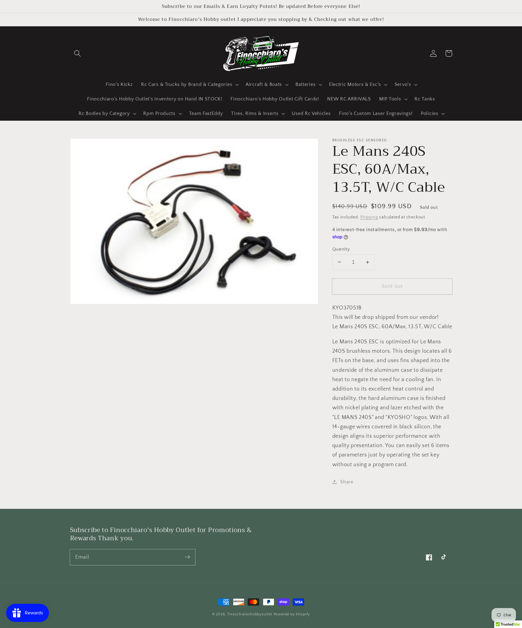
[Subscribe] (187, 557)
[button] (77, 53)
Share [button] (346, 481)
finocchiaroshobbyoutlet (249, 614)
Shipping (369, 217)
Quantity (341, 248)
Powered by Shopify (292, 614)
